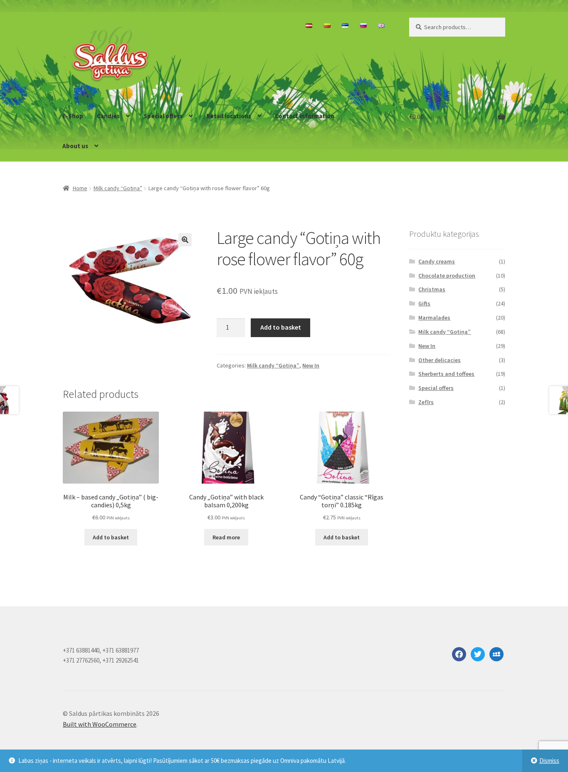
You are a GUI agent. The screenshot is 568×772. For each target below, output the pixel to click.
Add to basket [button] (111, 537)
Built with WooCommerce (99, 724)
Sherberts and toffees (446, 373)
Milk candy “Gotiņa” (118, 188)
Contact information (304, 116)
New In (310, 365)
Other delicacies (439, 360)
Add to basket (280, 327)
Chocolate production (446, 275)
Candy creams (436, 261)
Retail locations (228, 116)
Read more (226, 537)
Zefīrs (426, 402)
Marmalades (434, 317)
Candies (108, 116)
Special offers (163, 116)
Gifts (424, 303)
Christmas (431, 289)
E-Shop (72, 116)
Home (80, 188)
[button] (185, 239)
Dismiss (549, 761)
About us (75, 146)
